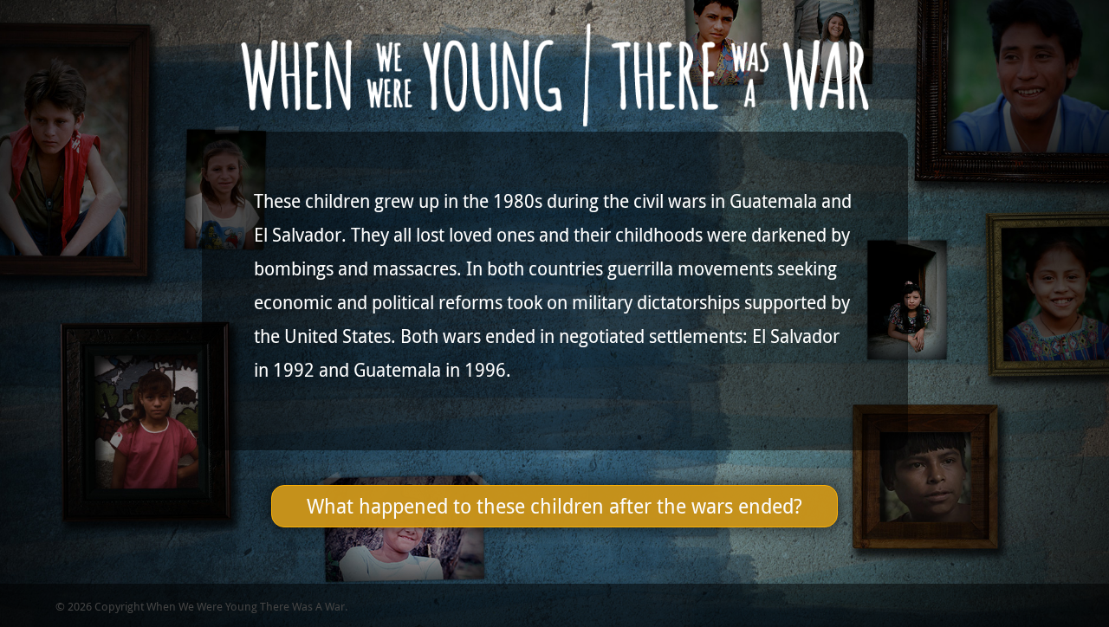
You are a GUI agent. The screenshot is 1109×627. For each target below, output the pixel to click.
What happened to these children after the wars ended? (554, 506)
